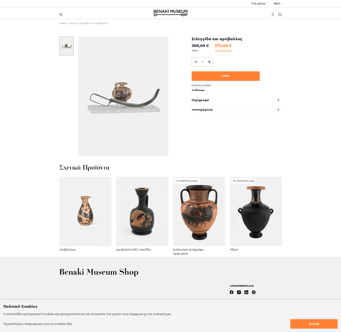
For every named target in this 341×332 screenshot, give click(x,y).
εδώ (69, 324)
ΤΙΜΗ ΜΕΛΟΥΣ (223, 50)
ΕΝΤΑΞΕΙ (314, 323)
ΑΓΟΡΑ (226, 75)
